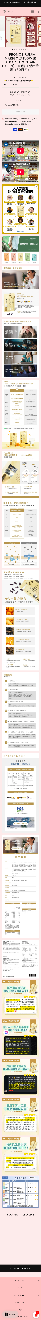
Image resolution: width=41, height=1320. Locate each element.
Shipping (12, 95)
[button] (6, 1033)
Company (19, 1302)
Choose (19, 100)
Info (20, 1288)
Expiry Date (20, 77)
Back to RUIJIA (22, 1268)
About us (20, 1280)
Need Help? (20, 1295)
